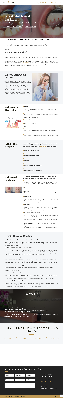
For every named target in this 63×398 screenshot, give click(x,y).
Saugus (24, 338)
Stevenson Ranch (38, 338)
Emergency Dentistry (42, 2)
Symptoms (41, 39)
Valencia (10, 338)
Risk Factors (34, 39)
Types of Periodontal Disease (24, 39)
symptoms (43, 146)
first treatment (12, 64)
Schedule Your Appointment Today (13, 26)
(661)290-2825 (53, 2)
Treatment (48, 39)
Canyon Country (52, 338)
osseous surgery (26, 62)
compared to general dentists (28, 58)
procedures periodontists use (28, 56)
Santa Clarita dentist (37, 148)
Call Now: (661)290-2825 (31, 26)
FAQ (54, 39)
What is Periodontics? (12, 39)
